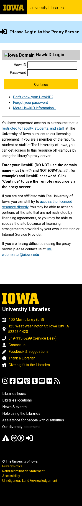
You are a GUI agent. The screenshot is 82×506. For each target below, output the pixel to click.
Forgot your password (30, 102)
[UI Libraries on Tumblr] (35, 383)
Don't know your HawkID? (33, 97)
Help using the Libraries (21, 413)
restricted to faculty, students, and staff (33, 128)
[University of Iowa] (13, 7)
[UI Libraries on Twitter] (20, 383)
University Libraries (47, 7)
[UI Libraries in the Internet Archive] (5, 440)
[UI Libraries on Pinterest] (27, 383)
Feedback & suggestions (29, 351)
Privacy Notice (12, 466)
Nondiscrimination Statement (23, 471)
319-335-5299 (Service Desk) (32, 338)
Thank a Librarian (22, 358)
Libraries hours (14, 393)
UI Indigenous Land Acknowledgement (29, 480)
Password (18, 72)
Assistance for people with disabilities (33, 420)
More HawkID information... (34, 108)
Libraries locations (17, 400)
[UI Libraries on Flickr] (49, 383)
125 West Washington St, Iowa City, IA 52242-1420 (38, 329)
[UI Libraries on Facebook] (12, 383)
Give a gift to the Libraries (29, 365)
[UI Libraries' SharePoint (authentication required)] (29, 440)
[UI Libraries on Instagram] (5, 383)
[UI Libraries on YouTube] (42, 383)
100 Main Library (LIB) (26, 319)
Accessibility (11, 476)
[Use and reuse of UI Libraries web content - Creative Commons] (17, 440)
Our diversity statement (21, 427)
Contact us (17, 345)
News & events (14, 407)
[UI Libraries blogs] (57, 383)
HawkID (20, 65)
